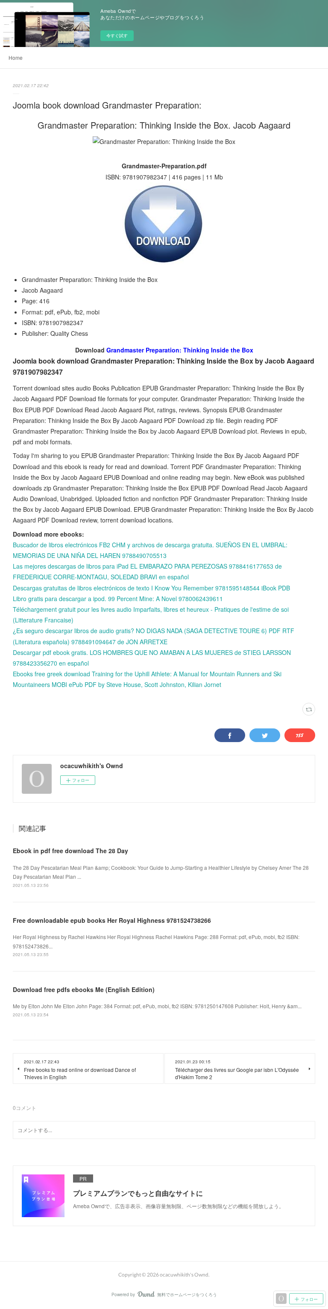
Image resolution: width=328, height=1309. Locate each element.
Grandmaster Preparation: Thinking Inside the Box (179, 350)
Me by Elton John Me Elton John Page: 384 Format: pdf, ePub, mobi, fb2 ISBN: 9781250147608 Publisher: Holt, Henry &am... (157, 1006)
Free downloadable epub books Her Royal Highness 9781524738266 (112, 920)
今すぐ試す (117, 35)
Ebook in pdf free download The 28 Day (70, 850)
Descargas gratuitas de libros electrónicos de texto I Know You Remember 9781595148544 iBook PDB (151, 588)
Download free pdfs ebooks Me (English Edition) (84, 989)
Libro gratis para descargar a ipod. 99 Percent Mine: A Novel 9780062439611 (118, 598)
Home (16, 57)
